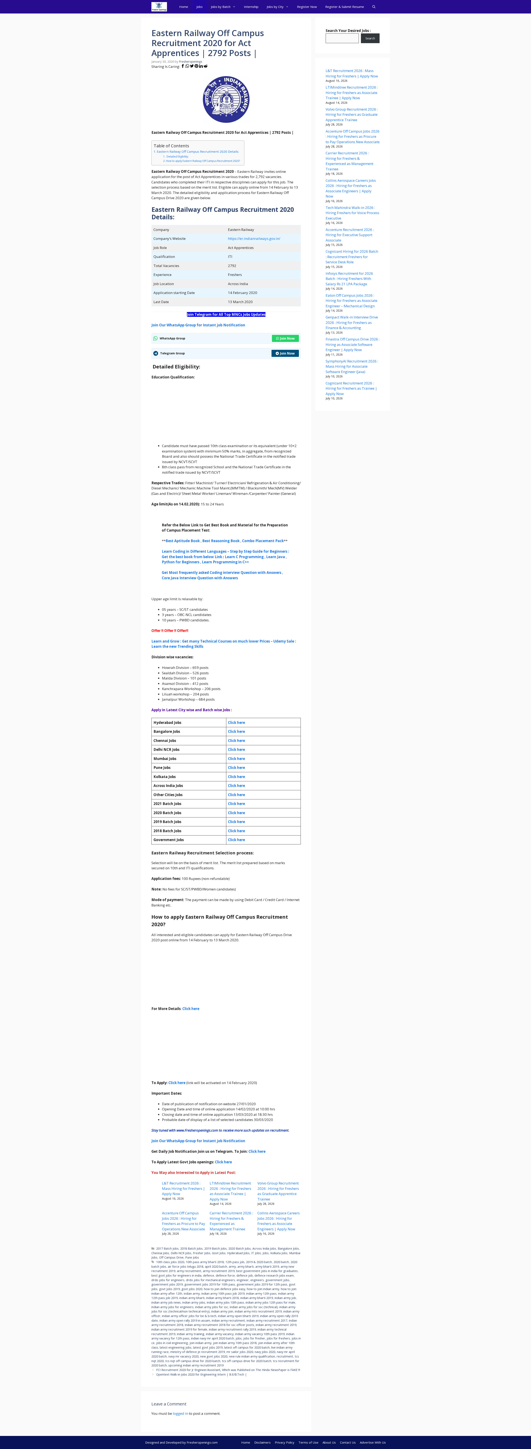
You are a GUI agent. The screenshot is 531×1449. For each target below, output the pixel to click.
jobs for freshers (278, 1338)
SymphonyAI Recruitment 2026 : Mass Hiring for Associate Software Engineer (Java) (352, 366)
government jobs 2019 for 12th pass (262, 1284)
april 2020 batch (216, 1266)
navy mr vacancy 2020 (183, 1356)
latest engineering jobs (175, 1347)
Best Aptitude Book (183, 540)
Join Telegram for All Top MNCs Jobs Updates (226, 314)
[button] (374, 6)
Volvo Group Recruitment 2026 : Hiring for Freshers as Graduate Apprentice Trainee (352, 114)
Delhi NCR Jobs (181, 1253)
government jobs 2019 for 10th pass (209, 1284)
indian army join (222, 1311)
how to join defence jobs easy (224, 1289)
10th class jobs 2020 (170, 1262)
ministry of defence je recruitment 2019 (197, 1352)
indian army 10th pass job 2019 (223, 1293)
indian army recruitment (228, 1320)
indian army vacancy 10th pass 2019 (260, 1334)
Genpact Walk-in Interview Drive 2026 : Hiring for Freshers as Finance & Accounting (352, 322)
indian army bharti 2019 (256, 1298)
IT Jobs (256, 1253)
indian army (192, 1293)
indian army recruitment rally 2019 (232, 1329)
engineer (243, 1280)
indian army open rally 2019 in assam (185, 1320)
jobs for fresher (254, 1338)
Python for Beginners (180, 562)
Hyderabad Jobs (238, 1253)
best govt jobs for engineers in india (176, 1275)
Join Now (287, 338)
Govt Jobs (218, 1253)
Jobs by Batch (220, 7)
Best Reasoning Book (221, 540)
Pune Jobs (192, 1257)
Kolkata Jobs (278, 1253)
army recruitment (189, 1271)
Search (370, 38)
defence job (244, 1275)
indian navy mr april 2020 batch (212, 1338)
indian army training (190, 1334)
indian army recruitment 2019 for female (179, 1329)
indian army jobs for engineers (172, 1307)
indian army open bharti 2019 (238, 1316)
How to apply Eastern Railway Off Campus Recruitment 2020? (203, 161)
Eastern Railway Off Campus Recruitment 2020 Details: (198, 151)
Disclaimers (262, 1442)
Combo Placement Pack (263, 540)
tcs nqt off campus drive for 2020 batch (192, 1361)
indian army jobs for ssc (211, 1307)
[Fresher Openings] (159, 6)
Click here (236, 731)
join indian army (200, 1343)
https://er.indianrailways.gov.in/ (254, 238)
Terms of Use (308, 1442)
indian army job (285, 1298)
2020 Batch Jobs (239, 1248)
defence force (225, 1275)
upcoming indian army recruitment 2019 (196, 1365)
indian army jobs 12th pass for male (270, 1302)
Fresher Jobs (201, 1253)
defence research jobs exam (274, 1275)
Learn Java (275, 556)
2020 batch (281, 1262)
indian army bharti (192, 1298)
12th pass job (234, 1262)
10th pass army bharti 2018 (205, 1262)
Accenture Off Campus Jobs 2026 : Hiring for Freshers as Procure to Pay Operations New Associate (353, 136)
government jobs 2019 (167, 1284)
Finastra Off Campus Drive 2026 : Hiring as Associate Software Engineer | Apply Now (353, 344)
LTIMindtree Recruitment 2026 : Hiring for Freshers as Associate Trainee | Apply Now (352, 92)
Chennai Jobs (160, 1253)
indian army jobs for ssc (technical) (254, 1307)
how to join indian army (263, 1289)
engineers (257, 1280)
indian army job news (166, 1302)
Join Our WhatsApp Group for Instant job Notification (198, 325)
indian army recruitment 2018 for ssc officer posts (219, 1325)
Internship (251, 7)
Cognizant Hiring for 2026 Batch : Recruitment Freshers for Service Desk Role (352, 256)
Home (183, 7)
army (232, 1266)
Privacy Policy (284, 1442)
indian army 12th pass (261, 1293)
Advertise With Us (373, 1442)
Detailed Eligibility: (177, 156)
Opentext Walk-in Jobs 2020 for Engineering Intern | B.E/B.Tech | (201, 1374)
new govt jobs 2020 (213, 1356)
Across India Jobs (264, 1248)
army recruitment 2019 (219, 1271)
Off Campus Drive (171, 1257)
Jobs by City (275, 7)
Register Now (307, 7)
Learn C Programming (244, 556)
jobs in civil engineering (172, 1343)
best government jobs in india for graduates (267, 1271)
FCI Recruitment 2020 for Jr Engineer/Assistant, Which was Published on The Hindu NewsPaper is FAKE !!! (228, 1370)
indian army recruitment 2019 (276, 1325)
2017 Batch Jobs (167, 1248)
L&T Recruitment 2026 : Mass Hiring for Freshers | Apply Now (183, 1188)
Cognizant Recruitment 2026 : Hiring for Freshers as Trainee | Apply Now (351, 388)
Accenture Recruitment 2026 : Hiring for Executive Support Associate (350, 235)
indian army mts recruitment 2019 (258, 1311)
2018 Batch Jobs (191, 1248)
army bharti (245, 1266)
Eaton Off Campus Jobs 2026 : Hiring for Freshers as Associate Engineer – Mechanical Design (351, 300)
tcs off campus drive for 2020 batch (246, 1361)
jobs (239, 1338)
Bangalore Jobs (288, 1248)
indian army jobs (193, 1302)
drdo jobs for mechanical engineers (210, 1280)
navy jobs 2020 (265, 1352)
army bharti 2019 (267, 1266)
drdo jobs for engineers (167, 1280)
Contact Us (348, 1442)
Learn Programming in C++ (225, 562)
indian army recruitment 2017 (267, 1320)
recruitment (285, 1356)
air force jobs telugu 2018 (185, 1266)
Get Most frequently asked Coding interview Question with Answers (221, 572)
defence (208, 1275)
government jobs (277, 1280)
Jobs (199, 7)
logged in (180, 1413)
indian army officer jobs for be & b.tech (189, 1316)
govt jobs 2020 (191, 1289)
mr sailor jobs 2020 (240, 1352)
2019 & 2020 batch (259, 1262)
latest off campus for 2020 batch (247, 1347)
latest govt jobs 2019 (208, 1347)
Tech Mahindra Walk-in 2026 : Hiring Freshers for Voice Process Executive (352, 213)
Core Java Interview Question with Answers (200, 578)
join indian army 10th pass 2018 (235, 1343)
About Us (329, 1442)
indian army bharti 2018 (222, 1298)
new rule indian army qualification (252, 1356)
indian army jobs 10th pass (225, 1302)
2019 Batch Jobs (215, 1248)
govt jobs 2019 (169, 1289)
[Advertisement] (226, 414)
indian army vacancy (220, 1334)
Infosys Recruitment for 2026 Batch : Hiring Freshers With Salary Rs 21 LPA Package (349, 278)
